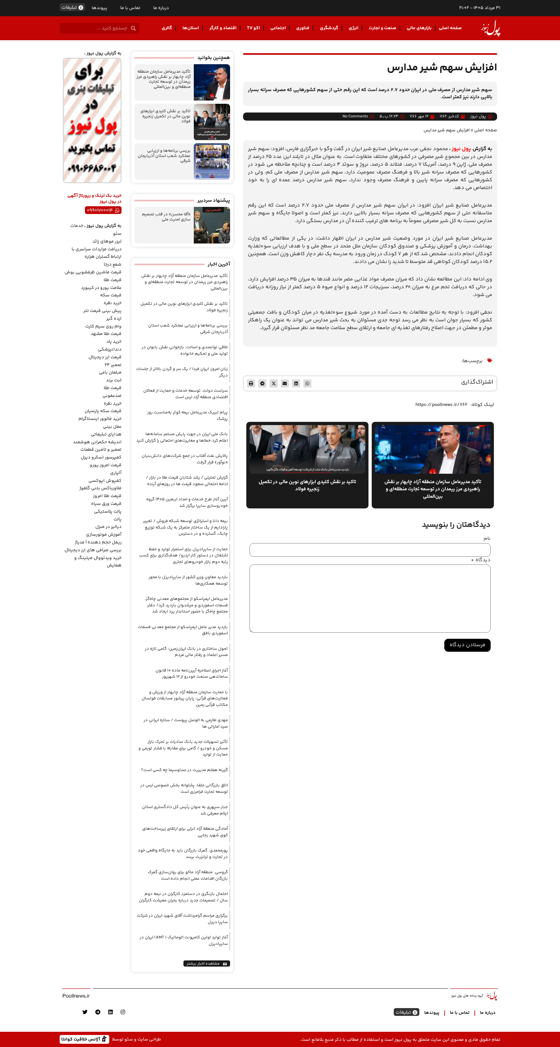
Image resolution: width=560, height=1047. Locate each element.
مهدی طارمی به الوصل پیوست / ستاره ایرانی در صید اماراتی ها (186, 723)
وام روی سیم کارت (103, 326)
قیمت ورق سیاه (106, 503)
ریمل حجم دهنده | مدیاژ (98, 542)
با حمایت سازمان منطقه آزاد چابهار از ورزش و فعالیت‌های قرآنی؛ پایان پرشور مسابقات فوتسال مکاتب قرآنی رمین (185, 698)
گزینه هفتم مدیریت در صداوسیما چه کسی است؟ (184, 770)
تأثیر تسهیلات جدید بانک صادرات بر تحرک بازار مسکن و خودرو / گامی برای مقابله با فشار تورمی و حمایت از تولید (183, 748)
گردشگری (329, 28)
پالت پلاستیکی (108, 511)
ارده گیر (114, 318)
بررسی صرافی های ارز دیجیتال (93, 550)
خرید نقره (113, 303)
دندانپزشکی (110, 349)
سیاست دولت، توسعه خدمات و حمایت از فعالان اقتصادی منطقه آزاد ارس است (185, 393)
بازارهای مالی (419, 28)
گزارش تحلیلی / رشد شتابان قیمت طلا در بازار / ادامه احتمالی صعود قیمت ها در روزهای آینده (187, 480)
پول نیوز (461, 149)
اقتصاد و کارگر (223, 28)
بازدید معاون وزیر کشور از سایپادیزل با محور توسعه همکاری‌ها (188, 580)
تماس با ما (130, 8)
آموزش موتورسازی (104, 534)
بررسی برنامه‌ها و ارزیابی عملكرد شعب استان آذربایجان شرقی (164, 156)
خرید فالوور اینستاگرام (100, 418)
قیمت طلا (113, 280)
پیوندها (99, 8)
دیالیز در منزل (108, 526)
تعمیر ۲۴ (113, 365)
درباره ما (161, 8)
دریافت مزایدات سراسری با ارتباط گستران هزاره (97, 253)
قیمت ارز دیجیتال (105, 357)
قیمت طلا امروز (107, 496)
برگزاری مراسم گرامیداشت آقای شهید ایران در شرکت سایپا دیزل (182, 918)
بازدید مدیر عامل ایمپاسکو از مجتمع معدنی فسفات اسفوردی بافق (183, 630)
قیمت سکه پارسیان (103, 411)
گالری (167, 28)
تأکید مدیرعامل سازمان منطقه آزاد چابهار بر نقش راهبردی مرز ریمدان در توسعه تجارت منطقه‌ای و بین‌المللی (163, 79)
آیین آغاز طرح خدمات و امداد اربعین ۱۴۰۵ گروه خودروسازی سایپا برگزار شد (187, 502)
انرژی (353, 28)
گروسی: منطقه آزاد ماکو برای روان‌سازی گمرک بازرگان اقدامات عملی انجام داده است (188, 875)
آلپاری (116, 473)
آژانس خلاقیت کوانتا (81, 1039)
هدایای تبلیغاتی (106, 434)
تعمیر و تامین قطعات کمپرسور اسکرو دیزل (101, 453)
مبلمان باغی (110, 372)
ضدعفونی (112, 395)
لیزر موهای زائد (107, 241)
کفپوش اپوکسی (105, 480)
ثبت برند (114, 380)
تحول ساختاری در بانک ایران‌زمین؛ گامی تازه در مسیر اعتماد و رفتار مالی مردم (186, 652)
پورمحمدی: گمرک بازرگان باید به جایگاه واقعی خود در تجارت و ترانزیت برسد (183, 853)
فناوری (302, 28)
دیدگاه (481, 560)
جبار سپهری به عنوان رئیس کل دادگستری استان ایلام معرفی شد (185, 810)
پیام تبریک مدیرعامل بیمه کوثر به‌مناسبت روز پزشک (187, 415)
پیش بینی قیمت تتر (102, 311)
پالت (117, 519)
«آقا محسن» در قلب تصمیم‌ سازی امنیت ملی (166, 217)
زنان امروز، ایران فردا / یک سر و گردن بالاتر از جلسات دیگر (182, 372)
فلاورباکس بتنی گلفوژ (100, 488)
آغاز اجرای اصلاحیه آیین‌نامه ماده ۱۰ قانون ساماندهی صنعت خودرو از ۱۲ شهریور (192, 673)
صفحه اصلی (450, 28)
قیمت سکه (111, 295)
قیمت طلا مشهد (106, 334)
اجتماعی (278, 28)
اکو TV (253, 28)
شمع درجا (113, 264)
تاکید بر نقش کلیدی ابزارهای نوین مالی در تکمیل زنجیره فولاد (165, 116)
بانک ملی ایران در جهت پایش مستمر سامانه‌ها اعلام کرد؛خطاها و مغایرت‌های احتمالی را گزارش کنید (182, 437)
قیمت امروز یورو (106, 465)
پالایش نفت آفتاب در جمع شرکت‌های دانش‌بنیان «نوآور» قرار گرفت (185, 459)
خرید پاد (114, 341)
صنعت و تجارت (382, 28)
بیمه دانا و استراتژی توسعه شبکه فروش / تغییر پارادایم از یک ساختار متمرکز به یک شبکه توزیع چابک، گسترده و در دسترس (185, 527)
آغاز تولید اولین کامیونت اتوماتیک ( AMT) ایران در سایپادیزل (184, 940)
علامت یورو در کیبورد (101, 287)
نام (487, 538)
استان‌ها (190, 28)
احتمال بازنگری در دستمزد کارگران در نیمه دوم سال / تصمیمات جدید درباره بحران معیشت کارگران (183, 897)
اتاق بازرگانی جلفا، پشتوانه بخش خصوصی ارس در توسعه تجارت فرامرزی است (184, 788)
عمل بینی (112, 426)
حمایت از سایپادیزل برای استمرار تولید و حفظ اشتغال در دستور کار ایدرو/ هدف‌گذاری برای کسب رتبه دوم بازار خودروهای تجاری (183, 555)
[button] (307, 383)
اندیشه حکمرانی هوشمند (97, 442)
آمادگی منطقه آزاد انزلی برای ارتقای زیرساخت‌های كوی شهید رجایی (185, 832)
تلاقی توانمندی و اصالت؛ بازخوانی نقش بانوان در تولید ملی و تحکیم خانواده (185, 350)
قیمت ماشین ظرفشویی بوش (93, 272)
